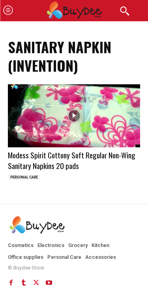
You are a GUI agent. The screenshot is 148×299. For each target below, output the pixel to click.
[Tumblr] (24, 282)
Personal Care (24, 177)
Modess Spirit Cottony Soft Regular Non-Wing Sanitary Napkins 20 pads (71, 160)
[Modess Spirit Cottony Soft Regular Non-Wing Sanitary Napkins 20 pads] (74, 116)
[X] (36, 282)
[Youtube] (49, 282)
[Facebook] (11, 282)
